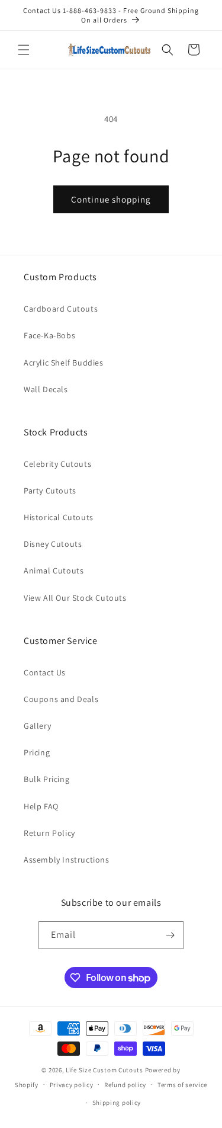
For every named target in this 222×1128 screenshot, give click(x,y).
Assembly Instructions (67, 859)
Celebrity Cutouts (57, 464)
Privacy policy (72, 1085)
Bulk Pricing (46, 779)
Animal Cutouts (53, 570)
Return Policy (49, 833)
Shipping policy (116, 1102)
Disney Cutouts (53, 544)
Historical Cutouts (59, 517)
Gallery (37, 725)
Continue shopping (111, 199)
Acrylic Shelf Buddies (64, 362)
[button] (24, 50)
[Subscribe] (170, 935)
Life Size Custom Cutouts (104, 1070)
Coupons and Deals (61, 699)
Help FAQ (41, 806)
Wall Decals (46, 389)
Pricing (37, 752)
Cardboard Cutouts (61, 308)
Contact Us (45, 672)
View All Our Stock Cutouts (75, 597)
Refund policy (125, 1085)
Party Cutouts (50, 490)
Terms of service (182, 1085)
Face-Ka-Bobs (49, 335)
